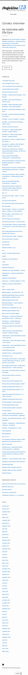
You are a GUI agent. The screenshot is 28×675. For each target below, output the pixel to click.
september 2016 (6, 637)
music (19, 45)
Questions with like (7, 489)
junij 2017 (4, 611)
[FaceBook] (3, 665)
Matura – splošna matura (8, 289)
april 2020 (4, 531)
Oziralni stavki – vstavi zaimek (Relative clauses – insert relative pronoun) (14, 346)
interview (14, 45)
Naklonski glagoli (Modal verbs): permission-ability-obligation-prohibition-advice (13, 296)
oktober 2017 (5, 606)
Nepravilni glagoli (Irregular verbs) (10, 310)
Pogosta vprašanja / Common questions (12, 402)
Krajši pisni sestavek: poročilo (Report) (11, 284)
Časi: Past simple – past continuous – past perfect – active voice (12, 215)
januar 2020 (5, 537)
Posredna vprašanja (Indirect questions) (12, 407)
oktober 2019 (5, 546)
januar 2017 (5, 625)
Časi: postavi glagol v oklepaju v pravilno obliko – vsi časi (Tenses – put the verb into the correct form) (14, 226)
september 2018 (6, 577)
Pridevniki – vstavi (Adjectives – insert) (11, 428)
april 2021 (4, 514)
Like (3, 286)
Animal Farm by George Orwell (10, 92)
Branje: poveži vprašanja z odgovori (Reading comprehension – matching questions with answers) (13, 176)
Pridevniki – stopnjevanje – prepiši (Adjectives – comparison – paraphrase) (14, 424)
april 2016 (4, 645)
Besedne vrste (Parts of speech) (10, 127)
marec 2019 (5, 560)
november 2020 (6, 520)
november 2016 (6, 631)
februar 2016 (5, 651)
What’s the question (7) (8, 486)
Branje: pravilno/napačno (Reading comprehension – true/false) (10, 182)
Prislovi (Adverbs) (6, 431)
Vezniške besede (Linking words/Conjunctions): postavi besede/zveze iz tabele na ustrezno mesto (14, 454)
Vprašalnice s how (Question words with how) (13, 461)
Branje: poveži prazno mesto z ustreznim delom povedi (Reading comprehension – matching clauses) (14, 169)
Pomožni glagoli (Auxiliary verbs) (10, 405)
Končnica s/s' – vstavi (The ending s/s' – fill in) (13, 281)
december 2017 (6, 600)
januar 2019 (5, 566)
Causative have (6, 242)
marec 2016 (5, 648)
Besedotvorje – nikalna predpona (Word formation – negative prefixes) (12, 130)
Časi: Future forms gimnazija (9, 200)
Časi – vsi (4, 193)
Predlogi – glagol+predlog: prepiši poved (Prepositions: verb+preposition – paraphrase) (13, 414)
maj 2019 (4, 554)
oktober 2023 (5, 506)
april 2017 (4, 617)
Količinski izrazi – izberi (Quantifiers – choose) (13, 270)
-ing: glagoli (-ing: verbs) (8, 80)
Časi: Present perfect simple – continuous (12, 236)
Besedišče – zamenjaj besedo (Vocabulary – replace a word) (13, 123)
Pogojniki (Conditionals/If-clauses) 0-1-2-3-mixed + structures (13, 395)
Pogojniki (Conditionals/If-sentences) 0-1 (12, 399)
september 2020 (6, 526)
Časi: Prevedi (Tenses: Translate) (10, 239)
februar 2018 (5, 594)
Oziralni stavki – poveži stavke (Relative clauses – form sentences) (14, 336)
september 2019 (6, 549)
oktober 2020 (5, 523)
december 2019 (6, 540)
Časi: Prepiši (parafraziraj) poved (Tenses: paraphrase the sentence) (12, 232)
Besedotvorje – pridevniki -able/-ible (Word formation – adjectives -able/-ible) (13, 145)
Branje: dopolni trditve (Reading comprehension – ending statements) (11, 157)
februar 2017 (5, 623)
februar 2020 (5, 534)
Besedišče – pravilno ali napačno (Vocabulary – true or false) (13, 115)
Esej (3, 250)
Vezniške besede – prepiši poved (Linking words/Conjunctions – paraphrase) (12, 448)
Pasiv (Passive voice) (7, 356)
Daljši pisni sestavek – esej (8, 247)
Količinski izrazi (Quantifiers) (9, 278)
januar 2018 (5, 597)
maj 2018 (4, 586)
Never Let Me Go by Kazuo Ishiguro (10, 313)
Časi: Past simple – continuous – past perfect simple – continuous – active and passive (13, 210)
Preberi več (7, 67)
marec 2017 (5, 620)
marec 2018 (5, 591)
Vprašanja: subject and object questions (12, 470)
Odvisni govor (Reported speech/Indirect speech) (12, 327)
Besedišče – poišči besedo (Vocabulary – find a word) (13, 110)
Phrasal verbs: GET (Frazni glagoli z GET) (12, 381)
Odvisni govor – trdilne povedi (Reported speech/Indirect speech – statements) (12, 317)
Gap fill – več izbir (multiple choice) (11, 253)
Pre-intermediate (14, 43)
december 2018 (6, 568)
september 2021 (6, 512)
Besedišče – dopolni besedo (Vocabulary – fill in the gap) (14, 96)
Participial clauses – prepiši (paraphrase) (12, 353)
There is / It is (5, 436)
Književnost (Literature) (8, 267)
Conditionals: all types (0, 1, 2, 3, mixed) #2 (13, 495)
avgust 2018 (5, 580)
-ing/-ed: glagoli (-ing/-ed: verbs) (10, 83)
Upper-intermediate (7, 444)
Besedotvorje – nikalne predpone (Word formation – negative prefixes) (12, 135)
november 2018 (6, 571)
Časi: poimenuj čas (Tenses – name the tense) (13, 221)
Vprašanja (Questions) (7, 464)
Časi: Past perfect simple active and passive (13, 203)
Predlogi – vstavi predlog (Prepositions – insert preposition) (14, 419)
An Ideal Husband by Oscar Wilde (10, 89)
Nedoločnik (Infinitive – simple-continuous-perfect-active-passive (12, 304)
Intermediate (5, 264)
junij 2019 (4, 551)
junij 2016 (4, 640)
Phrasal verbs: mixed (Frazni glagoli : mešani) (13, 384)
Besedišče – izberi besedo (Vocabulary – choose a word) (12, 100)
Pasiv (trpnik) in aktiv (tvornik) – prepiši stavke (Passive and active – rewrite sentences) (13, 366)
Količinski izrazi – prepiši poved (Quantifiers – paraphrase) (13, 274)
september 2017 (6, 608)
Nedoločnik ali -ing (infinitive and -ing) (11, 307)
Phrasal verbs (5, 378)
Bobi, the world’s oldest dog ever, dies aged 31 (14, 484)
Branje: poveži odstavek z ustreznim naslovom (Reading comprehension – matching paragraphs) (13, 162)
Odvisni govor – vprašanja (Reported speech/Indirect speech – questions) (11, 322)
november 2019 (6, 543)
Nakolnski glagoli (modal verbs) (10, 300)
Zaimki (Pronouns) (6, 473)
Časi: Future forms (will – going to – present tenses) (13, 196)
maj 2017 (4, 614)
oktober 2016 (5, 634)
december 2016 (6, 628)
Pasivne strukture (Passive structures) (11, 375)
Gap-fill (4, 256)
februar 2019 (5, 563)
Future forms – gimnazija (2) (9, 492)
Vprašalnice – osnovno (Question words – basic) (14, 458)
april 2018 (4, 588)
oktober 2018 (5, 574)
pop (22, 45)
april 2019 (4, 557)
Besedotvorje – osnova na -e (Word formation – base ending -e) (14, 140)
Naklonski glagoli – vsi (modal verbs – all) (12, 292)
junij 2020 (4, 529)
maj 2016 (4, 643)
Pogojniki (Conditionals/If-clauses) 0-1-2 (12, 386)
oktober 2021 (5, 509)
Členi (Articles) (6, 244)
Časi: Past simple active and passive (11, 219)
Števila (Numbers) (6, 433)
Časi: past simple (6, 206)
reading (11, 47)
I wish (3, 262)
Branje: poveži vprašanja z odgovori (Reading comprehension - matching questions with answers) (13, 41)
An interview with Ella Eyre (13, 31)
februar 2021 (5, 517)
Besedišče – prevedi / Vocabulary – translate (13, 119)
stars (15, 47)
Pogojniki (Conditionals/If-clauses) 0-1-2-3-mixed (13, 390)
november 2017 (6, 603)
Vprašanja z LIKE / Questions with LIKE (11, 467)
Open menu (13, 14)
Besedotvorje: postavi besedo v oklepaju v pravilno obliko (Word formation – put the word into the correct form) (14, 151)
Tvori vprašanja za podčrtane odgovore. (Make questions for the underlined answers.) (13, 440)
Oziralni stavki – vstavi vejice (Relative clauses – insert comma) (13, 341)
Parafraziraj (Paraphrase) (8, 350)
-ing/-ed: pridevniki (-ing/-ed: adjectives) (12, 86)
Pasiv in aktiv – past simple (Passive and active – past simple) (14, 371)
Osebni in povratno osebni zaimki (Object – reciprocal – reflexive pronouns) (12, 332)
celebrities (9, 45)
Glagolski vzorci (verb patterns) (10, 259)
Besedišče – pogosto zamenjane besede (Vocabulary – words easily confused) (12, 105)
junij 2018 (4, 583)
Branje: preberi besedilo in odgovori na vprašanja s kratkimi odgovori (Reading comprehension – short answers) (12, 188)
